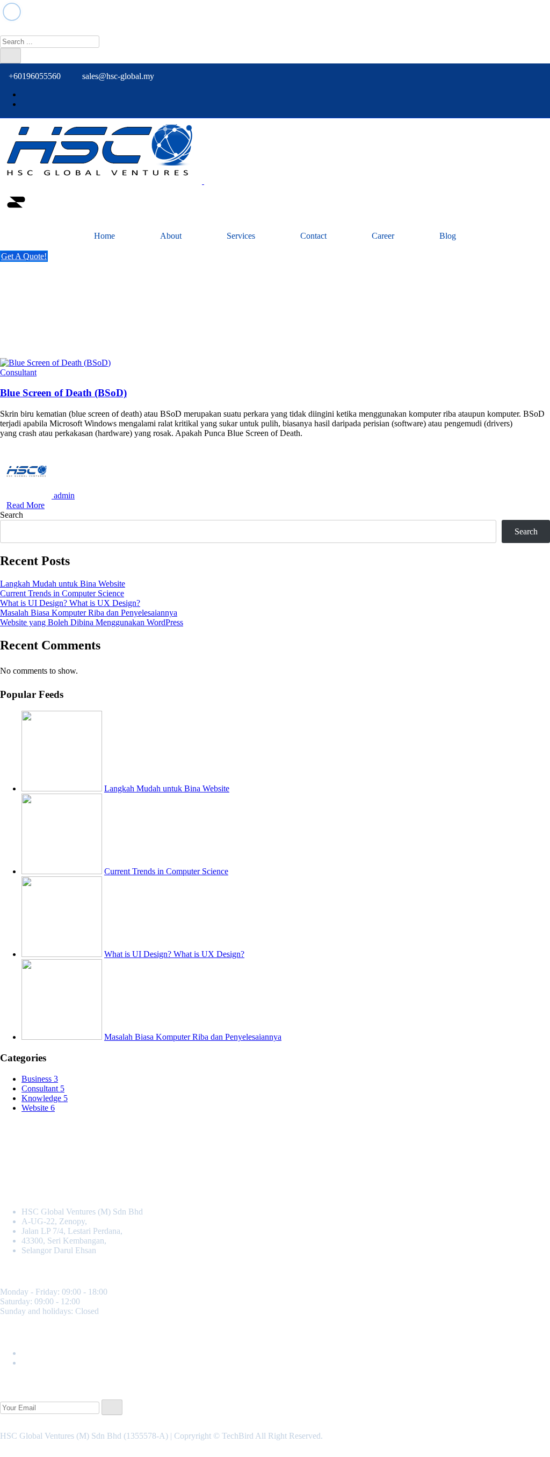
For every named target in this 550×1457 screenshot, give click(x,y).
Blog (447, 235)
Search (11, 514)
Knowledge (44, 1098)
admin (64, 495)
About (171, 235)
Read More (25, 505)
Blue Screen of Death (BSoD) (63, 392)
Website (38, 1107)
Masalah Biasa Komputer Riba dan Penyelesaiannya (88, 612)
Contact (313, 235)
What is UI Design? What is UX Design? (70, 603)
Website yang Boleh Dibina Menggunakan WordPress (91, 622)
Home (104, 235)
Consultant (18, 372)
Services (241, 235)
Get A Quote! (24, 256)
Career (383, 235)
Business (39, 1078)
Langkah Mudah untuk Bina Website (62, 583)
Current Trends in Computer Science (62, 593)
